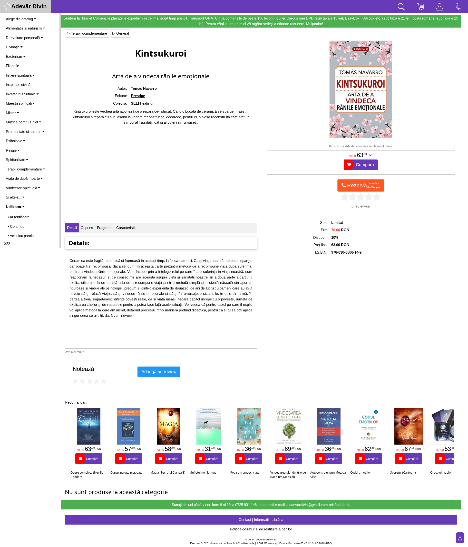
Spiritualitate (16, 160)
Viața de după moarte (23, 178)
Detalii (72, 228)
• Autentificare (18, 217)
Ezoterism (14, 56)
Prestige (138, 96)
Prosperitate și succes (24, 131)
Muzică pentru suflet (22, 122)
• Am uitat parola (21, 236)
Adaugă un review (158, 371)
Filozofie (12, 66)
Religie (12, 150)
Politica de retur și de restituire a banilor (261, 529)
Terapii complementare (24, 169)
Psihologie (14, 141)
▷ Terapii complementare (87, 33)
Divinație (13, 47)
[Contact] (458, 6)
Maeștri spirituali (19, 103)
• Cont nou (16, 226)
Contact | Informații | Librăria (261, 519)
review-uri (362, 206)
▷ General (120, 33)
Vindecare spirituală (22, 188)
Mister (11, 113)
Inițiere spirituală (19, 75)
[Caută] (401, 6)
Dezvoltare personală (23, 38)
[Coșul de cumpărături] (420, 6)
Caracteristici (126, 228)
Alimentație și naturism (24, 28)
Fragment (104, 228)
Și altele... (14, 197)
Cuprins (87, 228)
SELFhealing (142, 103)
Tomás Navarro (144, 88)
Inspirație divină (18, 84)
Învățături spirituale (21, 94)
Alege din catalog (20, 19)
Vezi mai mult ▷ (75, 352)
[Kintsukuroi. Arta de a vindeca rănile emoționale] (360, 89)
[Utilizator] (439, 6)
